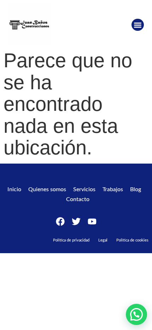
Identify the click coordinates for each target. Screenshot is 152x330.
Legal (102, 240)
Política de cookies (132, 240)
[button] (137, 25)
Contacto (77, 199)
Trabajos (113, 189)
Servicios (84, 189)
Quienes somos (47, 189)
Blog (135, 189)
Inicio (14, 189)
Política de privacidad (71, 240)
